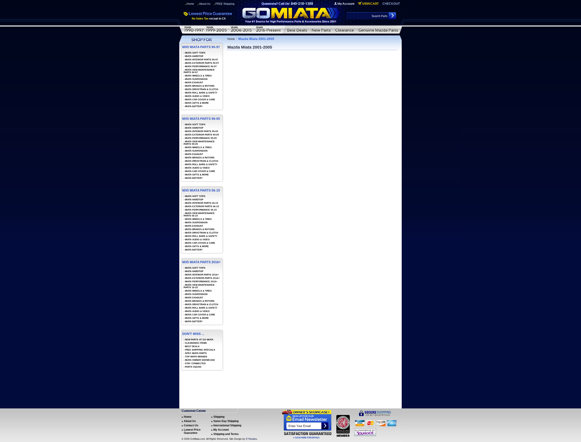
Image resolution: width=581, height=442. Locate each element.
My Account (221, 429)
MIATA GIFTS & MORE (197, 103)
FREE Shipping (224, 3)
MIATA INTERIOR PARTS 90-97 (201, 59)
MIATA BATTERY (194, 106)
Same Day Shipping (226, 421)
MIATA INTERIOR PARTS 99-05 (201, 131)
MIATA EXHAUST (194, 82)
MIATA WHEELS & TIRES (198, 75)
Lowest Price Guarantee (192, 431)
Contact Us (191, 425)
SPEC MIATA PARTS (196, 353)
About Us (204, 3)
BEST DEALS (192, 346)
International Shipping (227, 425)
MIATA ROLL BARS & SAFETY (201, 92)
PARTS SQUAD (193, 367)
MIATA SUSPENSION (196, 79)
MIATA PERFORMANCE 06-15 (201, 210)
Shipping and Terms (226, 434)
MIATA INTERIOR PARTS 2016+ (202, 274)
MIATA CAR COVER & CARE (200, 99)
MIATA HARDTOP (194, 56)
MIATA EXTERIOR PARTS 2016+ (202, 278)
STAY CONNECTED (195, 363)
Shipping (218, 416)
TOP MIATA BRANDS (196, 356)
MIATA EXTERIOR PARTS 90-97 (202, 63)
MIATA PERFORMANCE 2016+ (201, 281)
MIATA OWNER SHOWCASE (200, 360)
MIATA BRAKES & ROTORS (199, 86)
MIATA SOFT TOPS (195, 53)
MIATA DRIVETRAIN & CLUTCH (201, 89)
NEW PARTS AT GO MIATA (199, 339)
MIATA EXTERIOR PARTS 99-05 (202, 134)
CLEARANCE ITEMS (196, 343)
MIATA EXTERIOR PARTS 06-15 (202, 206)
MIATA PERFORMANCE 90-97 (201, 66)
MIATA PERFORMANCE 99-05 (201, 138)
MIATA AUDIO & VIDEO (197, 96)
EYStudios (251, 438)
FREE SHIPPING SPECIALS (200, 350)
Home (190, 3)
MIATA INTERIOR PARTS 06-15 (201, 203)
